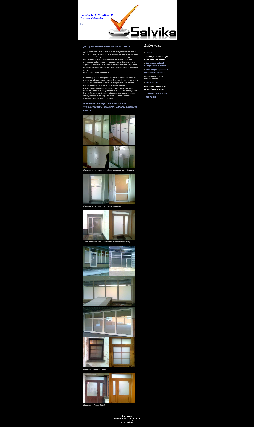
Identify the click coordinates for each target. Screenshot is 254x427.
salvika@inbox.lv (130, 421)
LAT (82, 24)
